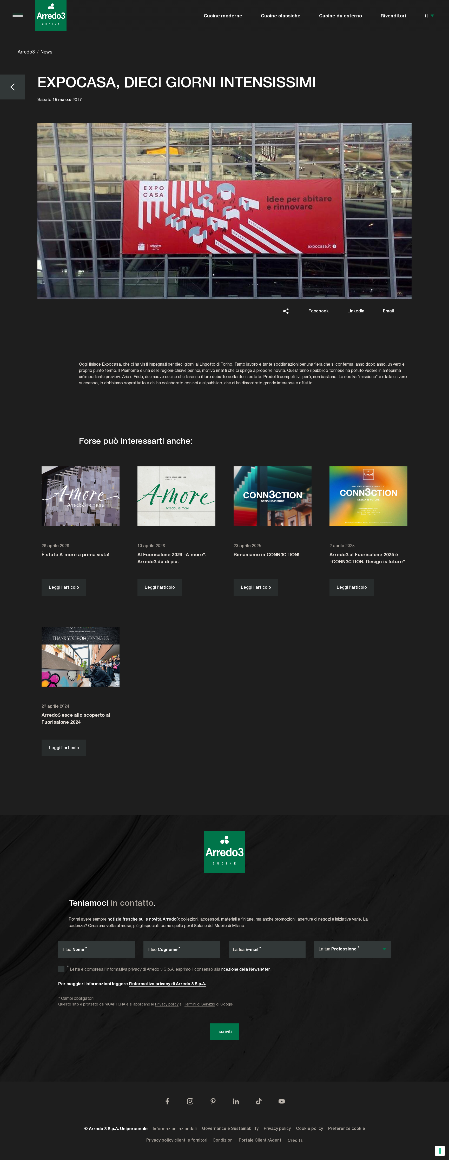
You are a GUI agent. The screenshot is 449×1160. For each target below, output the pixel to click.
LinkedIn (355, 311)
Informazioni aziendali (175, 1129)
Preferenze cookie (346, 1128)
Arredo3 (26, 52)
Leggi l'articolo (64, 587)
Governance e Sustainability (230, 1128)
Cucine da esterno (340, 15)
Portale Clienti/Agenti (260, 1140)
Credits (295, 1140)
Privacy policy (167, 1004)
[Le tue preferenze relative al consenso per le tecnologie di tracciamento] (440, 1151)
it (426, 15)
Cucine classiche (280, 15)
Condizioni (223, 1140)
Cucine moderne (223, 15)
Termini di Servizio (199, 1004)
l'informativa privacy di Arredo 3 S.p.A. (167, 983)
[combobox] (352, 949)
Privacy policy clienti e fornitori (176, 1140)
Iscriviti (224, 1031)
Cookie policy (309, 1128)
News (46, 52)
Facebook (318, 311)
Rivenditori (393, 15)
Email (388, 311)
